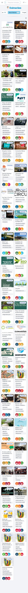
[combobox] (12, 2)
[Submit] (6, 2)
